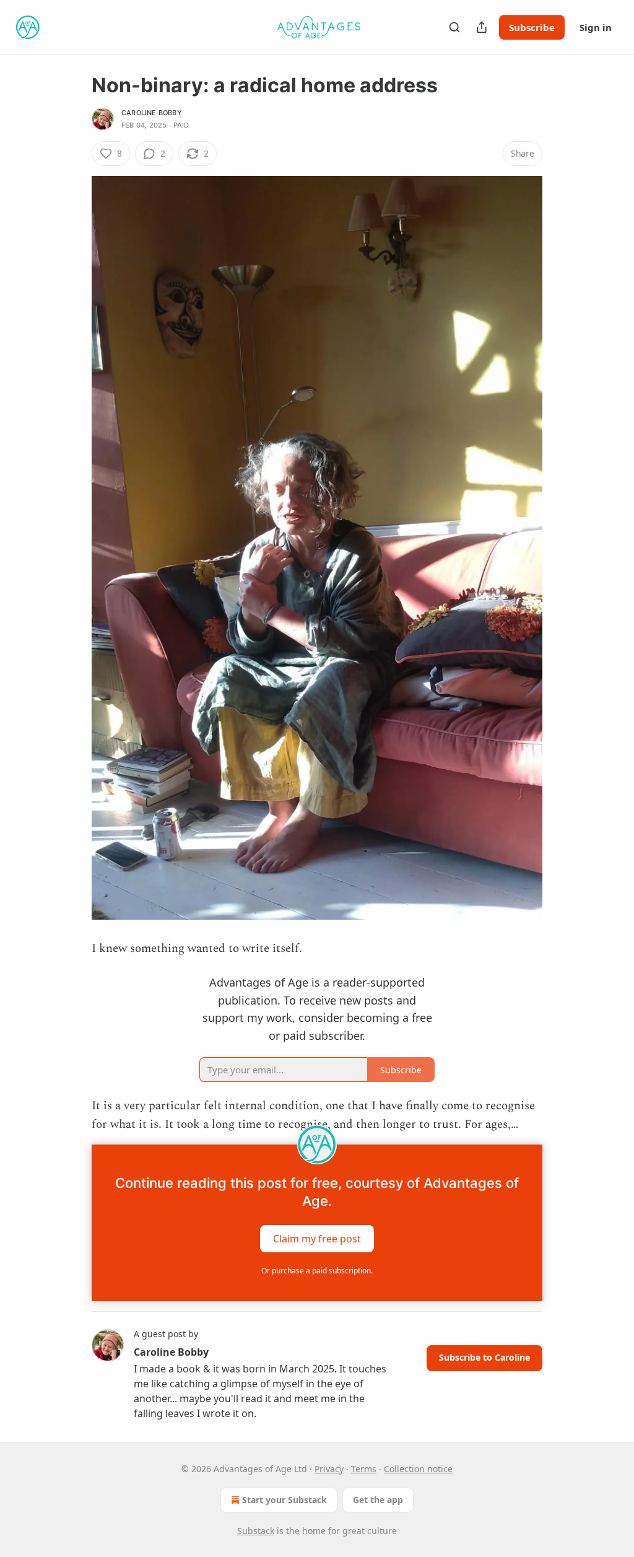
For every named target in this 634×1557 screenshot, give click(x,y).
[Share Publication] (481, 27)
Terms (363, 1469)
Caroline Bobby (151, 112)
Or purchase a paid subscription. (317, 1270)
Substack (255, 1531)
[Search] (454, 27)
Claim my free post (317, 1238)
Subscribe (532, 27)
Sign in (596, 27)
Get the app (378, 1500)
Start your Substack (284, 1500)
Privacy (329, 1469)
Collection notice (418, 1469)
